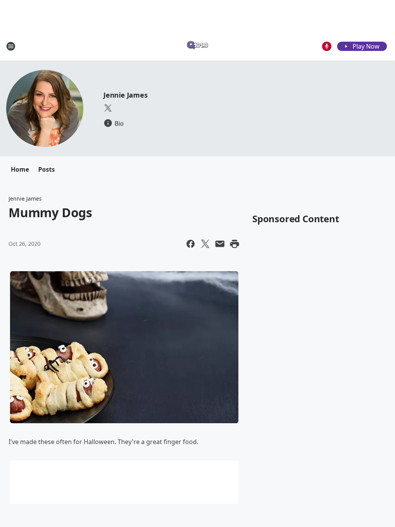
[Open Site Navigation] (10, 46)
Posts (46, 169)
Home (20, 169)
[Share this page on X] (205, 243)
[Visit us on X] (108, 108)
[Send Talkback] (326, 46)
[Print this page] (234, 243)
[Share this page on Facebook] (190, 243)
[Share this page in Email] (219, 243)
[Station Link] (197, 46)
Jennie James (125, 95)
